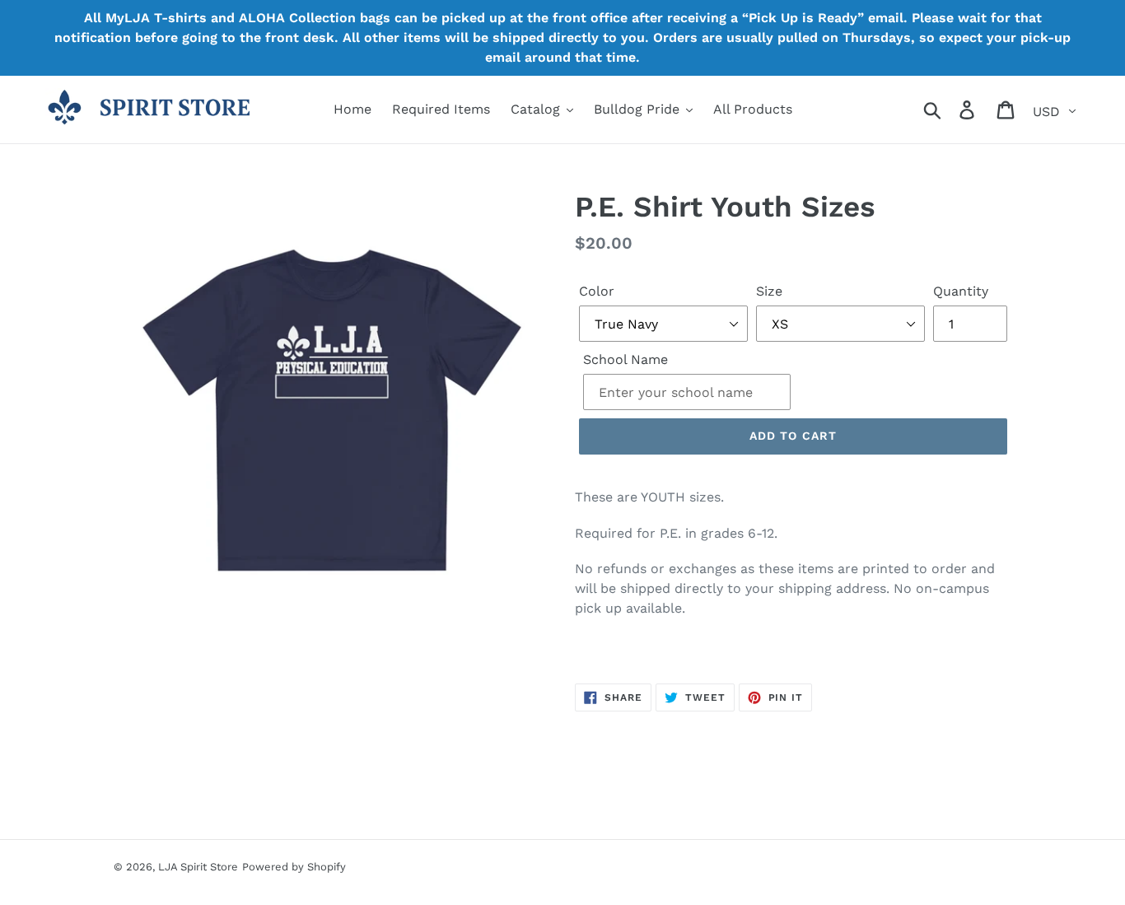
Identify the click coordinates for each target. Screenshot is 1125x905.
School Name (625, 359)
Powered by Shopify (294, 867)
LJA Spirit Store (198, 867)
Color (596, 291)
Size (769, 291)
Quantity (960, 291)
